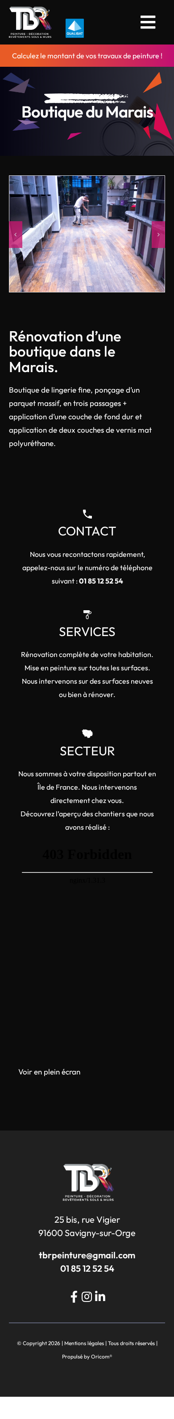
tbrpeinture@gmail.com (87, 1255)
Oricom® (101, 1356)
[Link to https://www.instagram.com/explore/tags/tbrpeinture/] (87, 1296)
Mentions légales (84, 1343)
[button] (15, 234)
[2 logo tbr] (30, 10)
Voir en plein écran (49, 1071)
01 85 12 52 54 (101, 580)
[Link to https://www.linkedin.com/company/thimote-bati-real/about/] (100, 1296)
